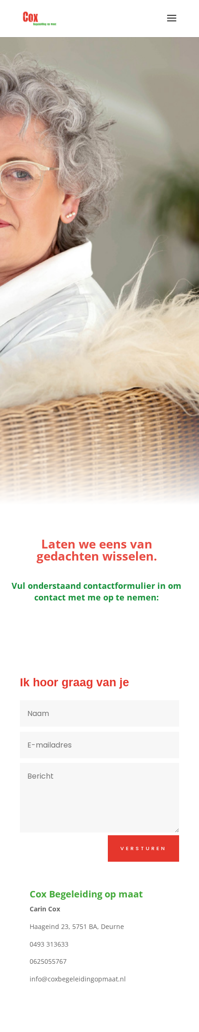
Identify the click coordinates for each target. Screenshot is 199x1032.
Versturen (143, 848)
